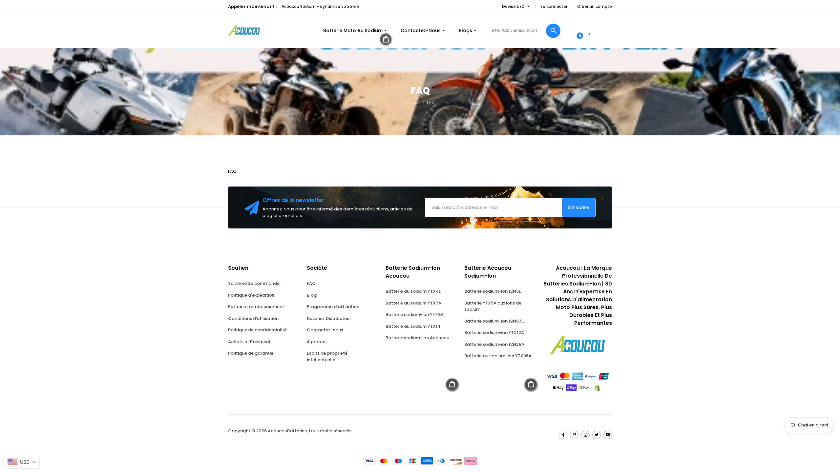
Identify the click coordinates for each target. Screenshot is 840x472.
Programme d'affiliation (333, 307)
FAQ (311, 283)
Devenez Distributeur (329, 318)
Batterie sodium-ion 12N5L (492, 291)
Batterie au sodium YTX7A (413, 303)
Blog (312, 295)
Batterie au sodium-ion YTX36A (498, 356)
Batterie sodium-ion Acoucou (417, 338)
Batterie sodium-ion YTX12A (494, 332)
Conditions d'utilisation (253, 318)
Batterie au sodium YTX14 (413, 326)
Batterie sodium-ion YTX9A (415, 314)
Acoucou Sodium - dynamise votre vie (320, 6)
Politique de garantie (250, 353)
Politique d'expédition (251, 295)
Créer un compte (594, 6)
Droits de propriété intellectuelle (327, 356)
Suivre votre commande (254, 283)
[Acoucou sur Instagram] (585, 435)
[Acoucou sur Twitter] (596, 435)
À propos (316, 342)
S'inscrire (578, 207)
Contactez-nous (325, 330)
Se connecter (553, 6)
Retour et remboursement (256, 307)
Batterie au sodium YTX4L (413, 291)
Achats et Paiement (249, 342)
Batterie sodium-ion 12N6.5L (494, 321)
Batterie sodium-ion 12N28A (494, 344)
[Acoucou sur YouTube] (607, 435)
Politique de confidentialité (257, 330)
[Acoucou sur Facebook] (563, 435)
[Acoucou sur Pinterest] (574, 435)
